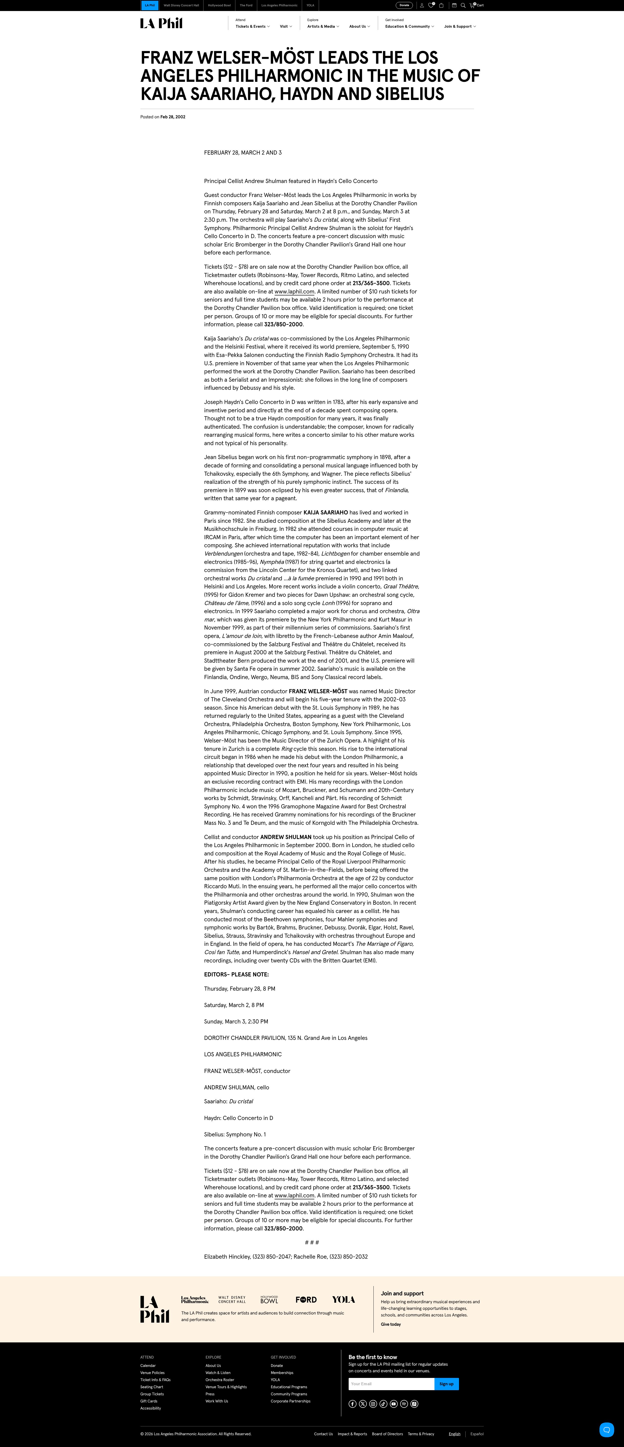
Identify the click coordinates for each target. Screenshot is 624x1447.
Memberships (282, 1373)
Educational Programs (289, 1387)
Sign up (447, 1384)
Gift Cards (148, 1401)
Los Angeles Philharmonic (280, 5)
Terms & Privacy (421, 1434)
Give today (391, 1324)
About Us (213, 1366)
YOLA (310, 5)
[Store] (442, 5)
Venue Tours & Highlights (226, 1387)
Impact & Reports (352, 1434)
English (454, 1434)
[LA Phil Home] (161, 22)
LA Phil (150, 5)
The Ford (246, 5)
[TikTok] (383, 1404)
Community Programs (289, 1394)
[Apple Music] (414, 1404)
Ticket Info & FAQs (155, 1380)
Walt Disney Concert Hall (181, 5)
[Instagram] (373, 1404)
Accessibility (150, 1409)
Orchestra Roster (220, 1380)
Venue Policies (152, 1373)
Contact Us (323, 1434)
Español (477, 1434)
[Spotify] (404, 1404)
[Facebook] (353, 1404)
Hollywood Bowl (219, 5)
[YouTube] (394, 1404)
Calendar (148, 1366)
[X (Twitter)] (363, 1404)
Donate (404, 5)
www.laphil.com (294, 292)
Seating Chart (151, 1387)
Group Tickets (152, 1394)
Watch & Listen (218, 1373)
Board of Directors (387, 1434)
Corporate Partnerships (291, 1401)
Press (210, 1394)
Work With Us (217, 1401)
